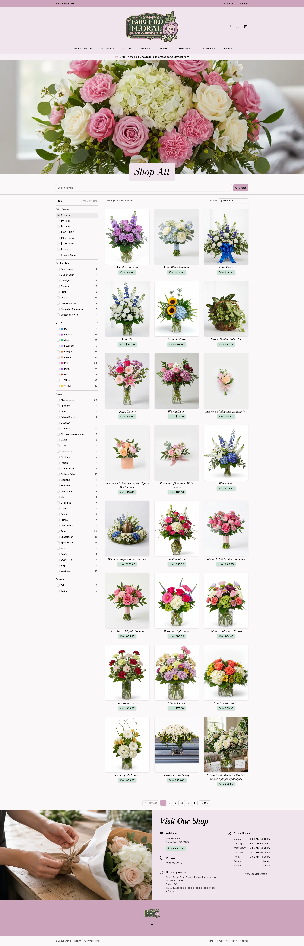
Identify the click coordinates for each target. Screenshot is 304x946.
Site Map (244, 941)
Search (242, 187)
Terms (210, 941)
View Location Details (256, 873)
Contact (242, 3)
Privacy (219, 941)
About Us (228, 3)
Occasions (207, 48)
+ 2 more (170, 891)
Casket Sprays (185, 48)
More (227, 48)
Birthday (127, 48)
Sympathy (145, 48)
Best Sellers (107, 48)
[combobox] (233, 200)
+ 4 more (179, 880)
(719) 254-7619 (66, 3)
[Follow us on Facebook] (152, 924)
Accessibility (231, 941)
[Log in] (237, 26)
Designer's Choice (82, 48)
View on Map (177, 848)
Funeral (164, 48)
